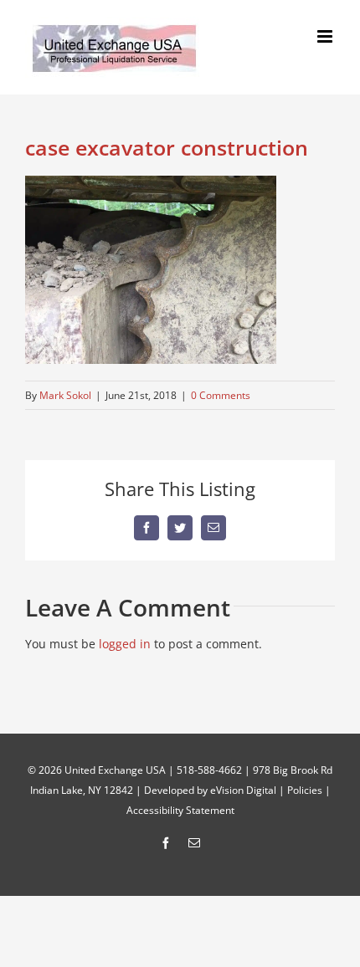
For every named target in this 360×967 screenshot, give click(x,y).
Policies (304, 790)
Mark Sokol (65, 395)
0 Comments (220, 395)
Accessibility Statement (180, 810)
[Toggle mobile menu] (326, 36)
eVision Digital (243, 790)
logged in (125, 644)
